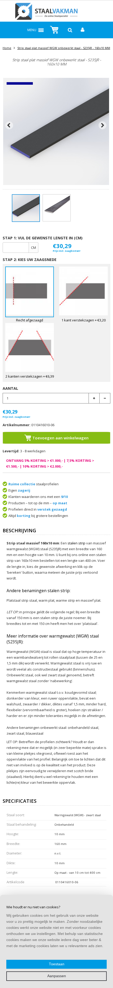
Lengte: (12, 872)
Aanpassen (56, 976)
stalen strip (76, 543)
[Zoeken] (70, 30)
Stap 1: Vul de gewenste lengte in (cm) (43, 237)
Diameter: (14, 853)
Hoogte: (13, 834)
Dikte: (11, 863)
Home (7, 48)
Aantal (10, 388)
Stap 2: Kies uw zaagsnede (29, 259)
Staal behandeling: (22, 824)
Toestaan (56, 964)
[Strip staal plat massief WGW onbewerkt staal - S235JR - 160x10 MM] (26, 208)
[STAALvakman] (56, 12)
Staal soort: (16, 815)
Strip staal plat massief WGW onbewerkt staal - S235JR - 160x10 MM (63, 48)
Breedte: (13, 843)
